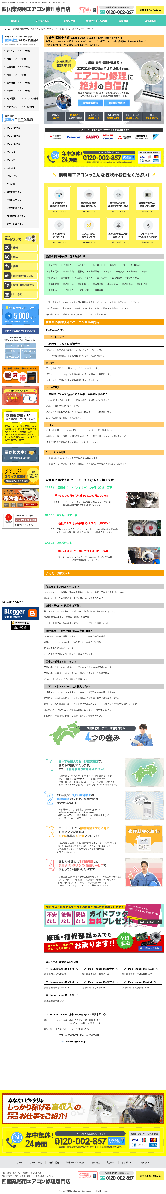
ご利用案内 (144, 1162)
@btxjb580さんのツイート (14, 602)
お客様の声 (127, 1162)
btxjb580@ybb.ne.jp (76, 1041)
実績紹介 (111, 1162)
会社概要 (96, 1162)
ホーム (20, 1162)
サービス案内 (36, 1162)
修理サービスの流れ (75, 1162)
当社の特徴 (54, 1162)
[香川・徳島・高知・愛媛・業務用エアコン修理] (20, 41)
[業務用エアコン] (20, 119)
